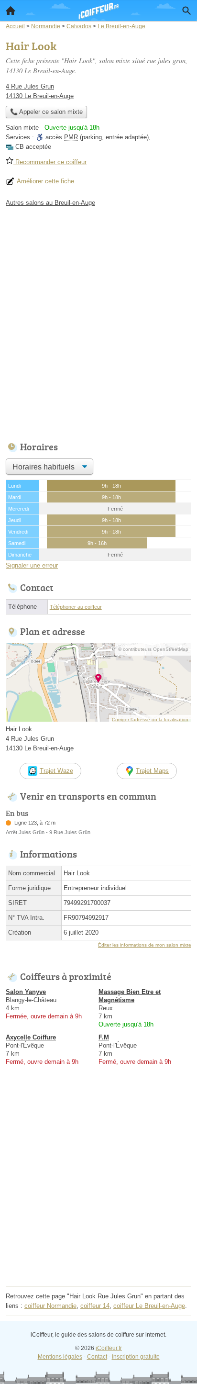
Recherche (186, 10)
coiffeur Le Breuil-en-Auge (149, 1305)
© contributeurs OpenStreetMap (153, 649)
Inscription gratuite (136, 1356)
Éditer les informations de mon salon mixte (144, 945)
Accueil (10, 10)
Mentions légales (60, 1356)
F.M (103, 1037)
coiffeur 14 (94, 1305)
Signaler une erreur (32, 565)
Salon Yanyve (26, 991)
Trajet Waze (56, 770)
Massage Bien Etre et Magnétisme (129, 996)
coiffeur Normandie (50, 1305)
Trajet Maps (152, 770)
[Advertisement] (98, 321)
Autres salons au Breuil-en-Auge (50, 202)
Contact (97, 1356)
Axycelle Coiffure (31, 1037)
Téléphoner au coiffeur (76, 607)
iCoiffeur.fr (109, 1348)
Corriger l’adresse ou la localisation (150, 719)
